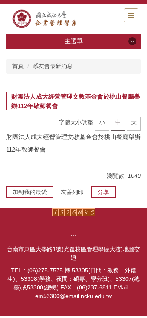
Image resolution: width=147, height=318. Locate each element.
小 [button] (102, 122)
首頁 (18, 66)
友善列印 (72, 192)
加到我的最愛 (30, 192)
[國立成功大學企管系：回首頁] (51, 19)
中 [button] (118, 122)
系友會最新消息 (53, 66)
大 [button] (134, 122)
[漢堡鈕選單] (131, 15)
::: (73, 236)
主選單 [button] (74, 41)
